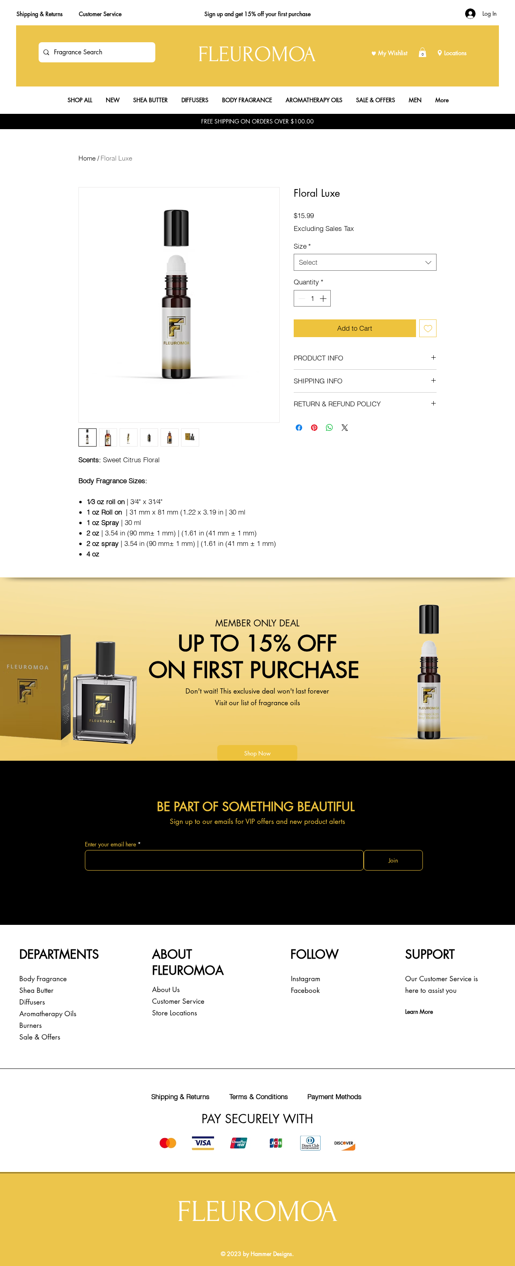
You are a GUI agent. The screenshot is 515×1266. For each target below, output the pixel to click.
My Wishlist (392, 53)
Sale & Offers (39, 1037)
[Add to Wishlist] (428, 328)
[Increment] (324, 298)
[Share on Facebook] (299, 427)
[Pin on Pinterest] (314, 427)
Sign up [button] (213, 14)
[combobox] (365, 262)
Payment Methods (334, 1096)
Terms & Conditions (258, 1096)
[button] (422, 52)
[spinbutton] (312, 298)
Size (302, 246)
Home (87, 158)
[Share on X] (345, 427)
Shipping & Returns (39, 14)
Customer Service (100, 14)
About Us (166, 989)
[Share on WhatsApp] (329, 427)
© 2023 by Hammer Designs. (257, 1254)
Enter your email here (110, 844)
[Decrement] (301, 298)
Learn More (419, 1011)
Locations (455, 53)
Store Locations (174, 1013)
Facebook (305, 990)
